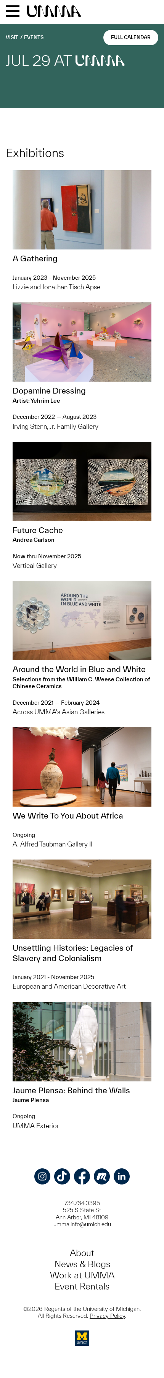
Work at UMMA (82, 1275)
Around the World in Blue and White (79, 669)
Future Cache (38, 530)
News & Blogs (82, 1264)
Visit (12, 37)
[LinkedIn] (122, 1176)
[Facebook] (82, 1176)
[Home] (54, 11)
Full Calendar (131, 37)
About (82, 1253)
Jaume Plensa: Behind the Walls (71, 1090)
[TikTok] (62, 1176)
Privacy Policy (107, 1315)
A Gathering (35, 258)
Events (33, 37)
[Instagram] (42, 1176)
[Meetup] (102, 1176)
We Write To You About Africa (68, 815)
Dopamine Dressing (49, 390)
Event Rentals (82, 1286)
